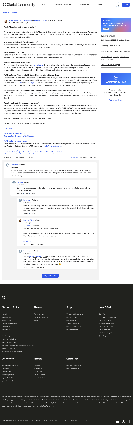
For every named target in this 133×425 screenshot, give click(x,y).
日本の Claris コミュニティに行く (80, 420)
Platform (83, 4)
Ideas (36, 320)
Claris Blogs (103, 336)
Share (32, 157)
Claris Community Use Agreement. (43, 406)
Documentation (71, 320)
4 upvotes (74, 157)
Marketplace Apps (72, 330)
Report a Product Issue (9, 342)
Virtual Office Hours (72, 323)
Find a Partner (38, 368)
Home (44, 4)
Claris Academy (104, 314)
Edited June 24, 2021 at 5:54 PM (19, 23)
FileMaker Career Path (73, 365)
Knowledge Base (71, 317)
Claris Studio (6, 330)
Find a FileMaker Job (72, 368)
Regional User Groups (8, 378)
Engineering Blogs (105, 330)
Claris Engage (6, 336)
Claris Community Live (9, 339)
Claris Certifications (105, 320)
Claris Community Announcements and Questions (18, 345)
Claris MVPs (5, 368)
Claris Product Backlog (41, 317)
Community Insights (105, 333)
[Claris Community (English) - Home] (19, 5)
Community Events (8, 375)
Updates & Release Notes (74, 314)
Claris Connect (6, 326)
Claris (3, 297)
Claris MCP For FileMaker (10, 323)
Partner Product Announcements (12, 351)
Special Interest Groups (9, 381)
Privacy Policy (54, 420)
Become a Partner (39, 375)
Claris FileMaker (7, 317)
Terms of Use (36, 420)
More (100, 4)
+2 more (59, 152)
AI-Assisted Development (107, 317)
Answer (21, 157)
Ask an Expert (38, 371)
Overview (37, 365)
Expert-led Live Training (106, 323)
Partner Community (40, 378)
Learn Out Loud (6, 320)
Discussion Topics (61, 4)
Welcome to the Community (10, 365)
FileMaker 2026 (39, 314)
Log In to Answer (50, 276)
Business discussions (8, 348)
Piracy (64, 420)
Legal (45, 420)
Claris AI (4, 314)
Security (4, 333)
